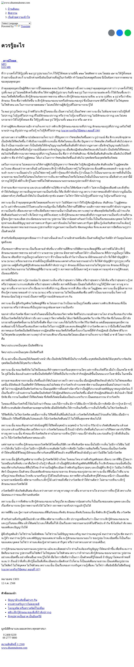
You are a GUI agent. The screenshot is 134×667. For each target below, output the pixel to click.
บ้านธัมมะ (13, 9)
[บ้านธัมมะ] (15, 2)
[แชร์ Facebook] (119, 33)
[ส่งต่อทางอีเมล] (111, 33)
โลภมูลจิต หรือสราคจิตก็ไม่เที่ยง (26, 608)
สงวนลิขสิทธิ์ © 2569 (13, 644)
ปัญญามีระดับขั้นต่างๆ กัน (22, 600)
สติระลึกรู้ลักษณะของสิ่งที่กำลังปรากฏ (29, 612)
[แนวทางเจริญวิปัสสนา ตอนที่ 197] (20, 569)
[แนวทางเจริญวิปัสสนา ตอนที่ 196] (80, 130)
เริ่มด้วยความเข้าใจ (19, 17)
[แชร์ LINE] (128, 33)
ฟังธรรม (12, 13)
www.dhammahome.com (14, 647)
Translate (25, 26)
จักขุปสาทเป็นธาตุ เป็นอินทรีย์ (24, 616)
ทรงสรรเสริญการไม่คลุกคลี (23, 604)
